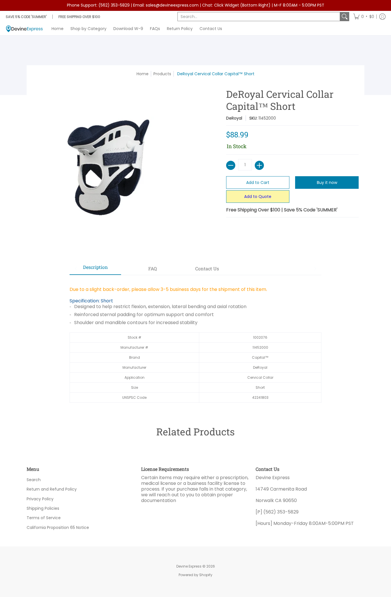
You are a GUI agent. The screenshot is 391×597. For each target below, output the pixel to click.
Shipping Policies (43, 508)
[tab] (95, 269)
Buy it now (327, 182)
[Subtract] (230, 165)
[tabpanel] (195, 341)
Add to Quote (257, 196)
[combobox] (258, 16)
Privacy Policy (40, 499)
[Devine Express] (24, 28)
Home (143, 74)
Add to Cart (257, 182)
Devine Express (189, 566)
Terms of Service (44, 518)
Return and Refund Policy (52, 489)
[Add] (259, 165)
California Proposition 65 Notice (58, 527)
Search (34, 480)
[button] (364, 16)
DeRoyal (234, 118)
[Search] (344, 16)
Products (162, 74)
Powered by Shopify (195, 574)
